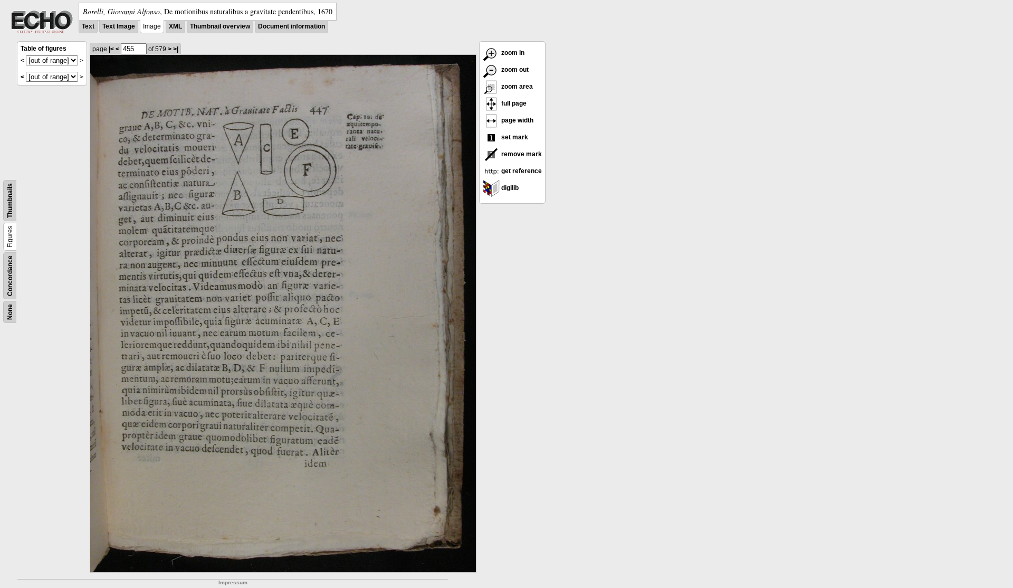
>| (175, 49)
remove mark (521, 154)
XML (175, 26)
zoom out (514, 69)
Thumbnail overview (220, 26)
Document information (291, 26)
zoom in (512, 52)
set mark (514, 137)
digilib (509, 188)
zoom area (516, 86)
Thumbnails (10, 200)
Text (88, 26)
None (10, 312)
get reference (521, 171)
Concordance (10, 275)
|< (111, 49)
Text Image (118, 26)
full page (513, 103)
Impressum (232, 582)
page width (516, 120)
